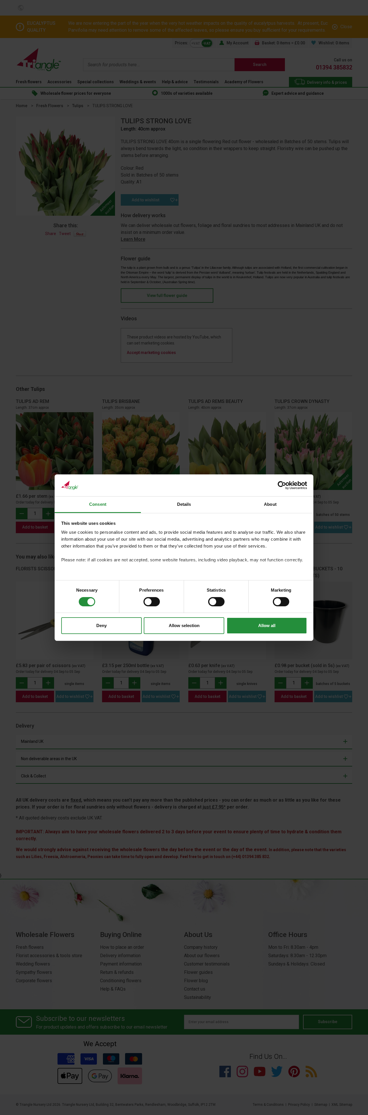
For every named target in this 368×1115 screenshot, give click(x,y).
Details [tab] (184, 504)
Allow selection (184, 625)
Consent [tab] (97, 504)
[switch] (151, 601)
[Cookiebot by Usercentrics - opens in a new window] (282, 485)
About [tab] (270, 504)
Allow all (266, 625)
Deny (101, 625)
